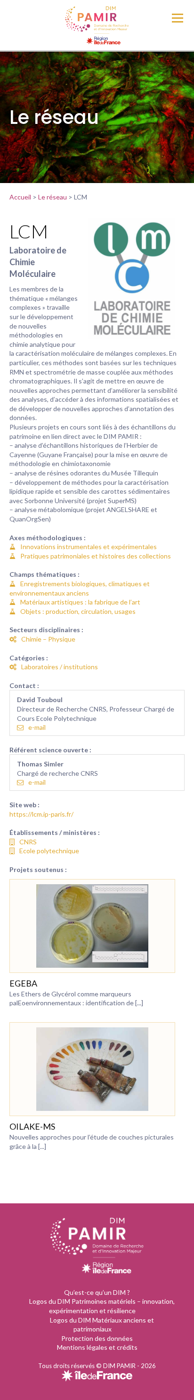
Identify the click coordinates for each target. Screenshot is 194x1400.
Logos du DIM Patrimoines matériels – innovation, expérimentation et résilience (102, 1306)
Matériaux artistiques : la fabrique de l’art (80, 602)
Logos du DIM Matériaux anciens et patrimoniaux (102, 1324)
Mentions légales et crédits (97, 1347)
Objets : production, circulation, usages (78, 611)
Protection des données (97, 1338)
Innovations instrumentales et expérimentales (88, 547)
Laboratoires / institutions (59, 667)
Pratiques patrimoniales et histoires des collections (95, 556)
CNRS (28, 842)
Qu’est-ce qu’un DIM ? (97, 1292)
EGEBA (23, 983)
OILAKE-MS (32, 1126)
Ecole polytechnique (49, 851)
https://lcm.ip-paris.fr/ (41, 814)
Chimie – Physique (48, 639)
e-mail (37, 727)
